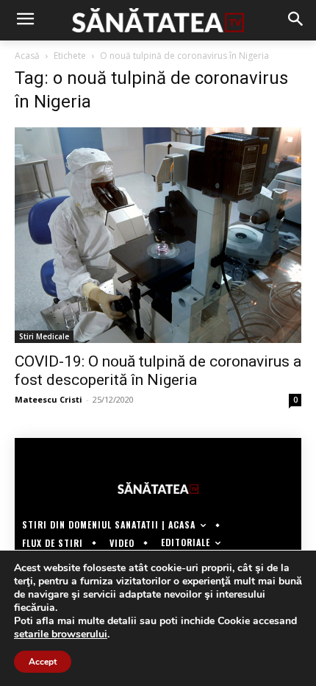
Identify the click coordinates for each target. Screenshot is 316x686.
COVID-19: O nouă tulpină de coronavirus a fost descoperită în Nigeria (158, 371)
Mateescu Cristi (48, 399)
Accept (43, 662)
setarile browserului (60, 634)
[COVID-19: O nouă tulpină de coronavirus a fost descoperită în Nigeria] (158, 235)
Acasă (27, 55)
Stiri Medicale (44, 336)
